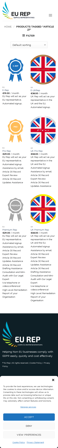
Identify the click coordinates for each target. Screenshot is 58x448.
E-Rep (5, 90)
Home (8, 26)
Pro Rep (6, 150)
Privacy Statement (35, 442)
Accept (29, 417)
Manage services (28, 407)
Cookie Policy (19, 442)
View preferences (29, 434)
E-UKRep (35, 90)
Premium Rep (9, 229)
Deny (29, 425)
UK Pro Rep (37, 150)
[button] (53, 380)
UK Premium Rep (40, 229)
